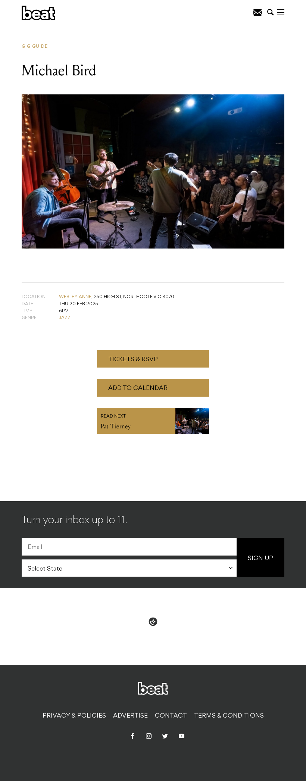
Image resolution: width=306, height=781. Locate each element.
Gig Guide (35, 46)
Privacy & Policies (74, 716)
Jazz (65, 318)
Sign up (260, 559)
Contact (171, 716)
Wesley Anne (75, 297)
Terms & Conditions (229, 716)
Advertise (130, 716)
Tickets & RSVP (133, 360)
